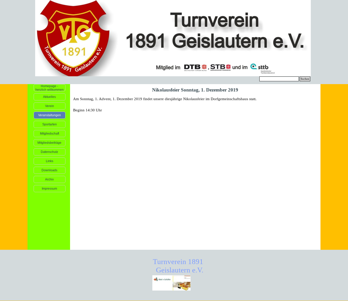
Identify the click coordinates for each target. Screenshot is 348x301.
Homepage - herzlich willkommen (49, 87)
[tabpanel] (195, 104)
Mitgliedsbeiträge (49, 143)
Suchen (305, 78)
